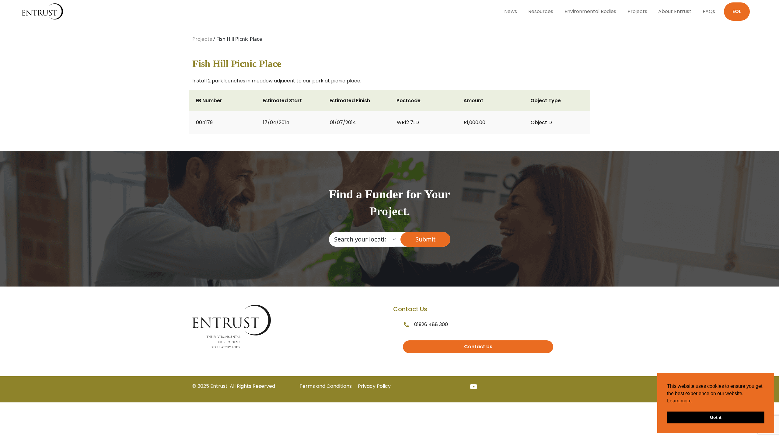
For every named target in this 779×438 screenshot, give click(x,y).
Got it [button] (715, 417)
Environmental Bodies (590, 11)
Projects (637, 11)
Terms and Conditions (325, 386)
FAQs (709, 11)
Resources (540, 11)
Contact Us (478, 346)
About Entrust (674, 11)
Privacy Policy (374, 386)
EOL (736, 11)
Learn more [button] (679, 400)
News (510, 11)
